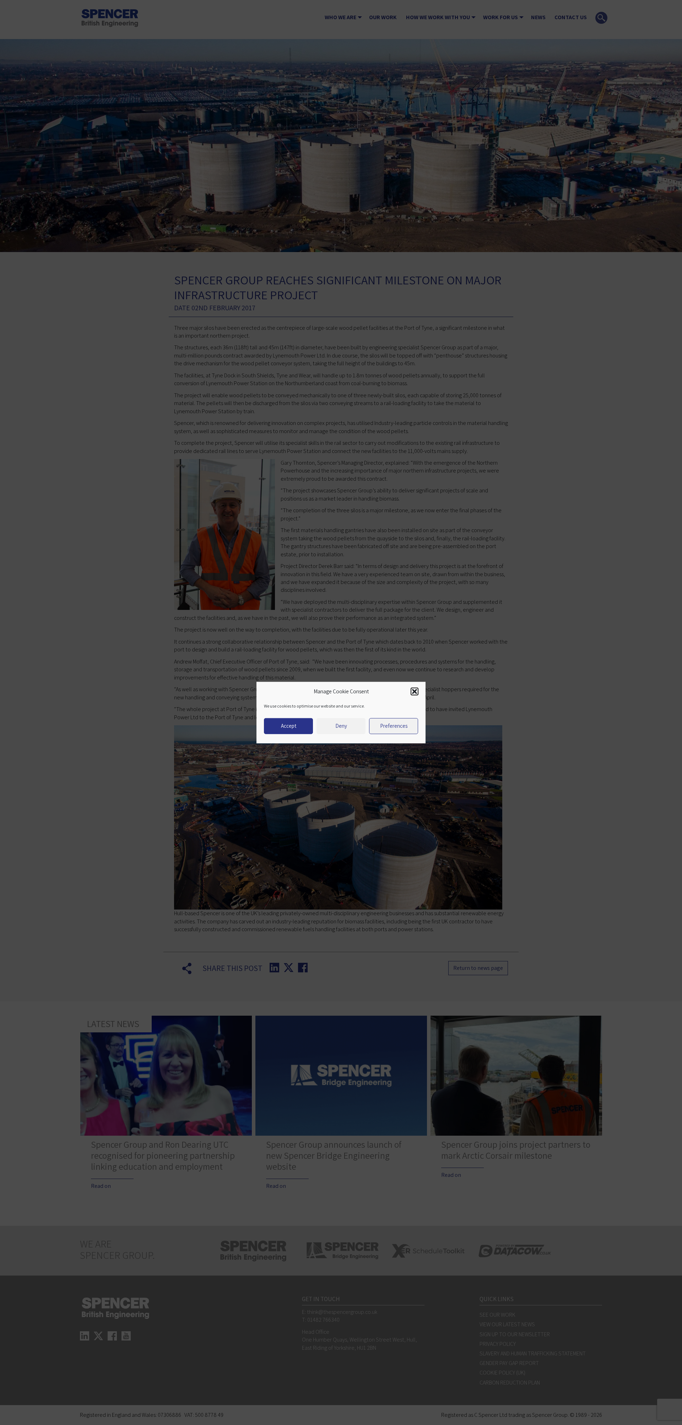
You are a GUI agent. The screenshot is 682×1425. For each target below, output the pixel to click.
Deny (341, 725)
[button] (414, 691)
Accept (288, 725)
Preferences (393, 725)
